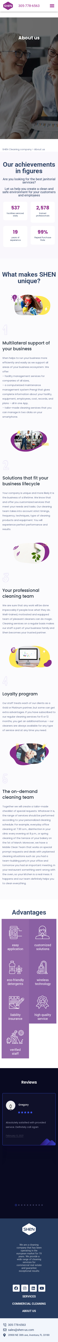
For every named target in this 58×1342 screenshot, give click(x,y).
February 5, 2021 (14, 1135)
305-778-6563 (29, 6)
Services (29, 1296)
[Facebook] (16, 1288)
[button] (52, 6)
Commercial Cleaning (29, 1303)
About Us (29, 1311)
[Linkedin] (33, 1288)
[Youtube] (41, 1288)
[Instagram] (24, 1288)
